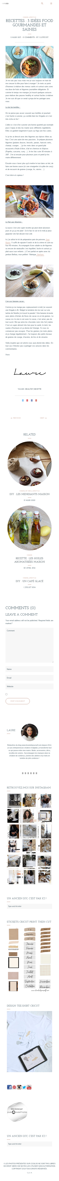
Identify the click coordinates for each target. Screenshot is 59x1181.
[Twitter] (23, 773)
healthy (29, 389)
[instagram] (36, 773)
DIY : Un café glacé (29, 581)
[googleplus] (28, 773)
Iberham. (40, 254)
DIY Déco (28, 491)
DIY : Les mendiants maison (30, 494)
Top (28, 1173)
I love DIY (43, 37)
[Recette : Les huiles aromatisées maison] (29, 528)
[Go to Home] (20, 3)
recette (37, 389)
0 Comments (29, 37)
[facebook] (25, 773)
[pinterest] (34, 773)
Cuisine (25, 17)
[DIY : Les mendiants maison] (29, 463)
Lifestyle (32, 17)
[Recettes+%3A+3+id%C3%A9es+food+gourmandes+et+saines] (23, 400)
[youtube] (31, 773)
